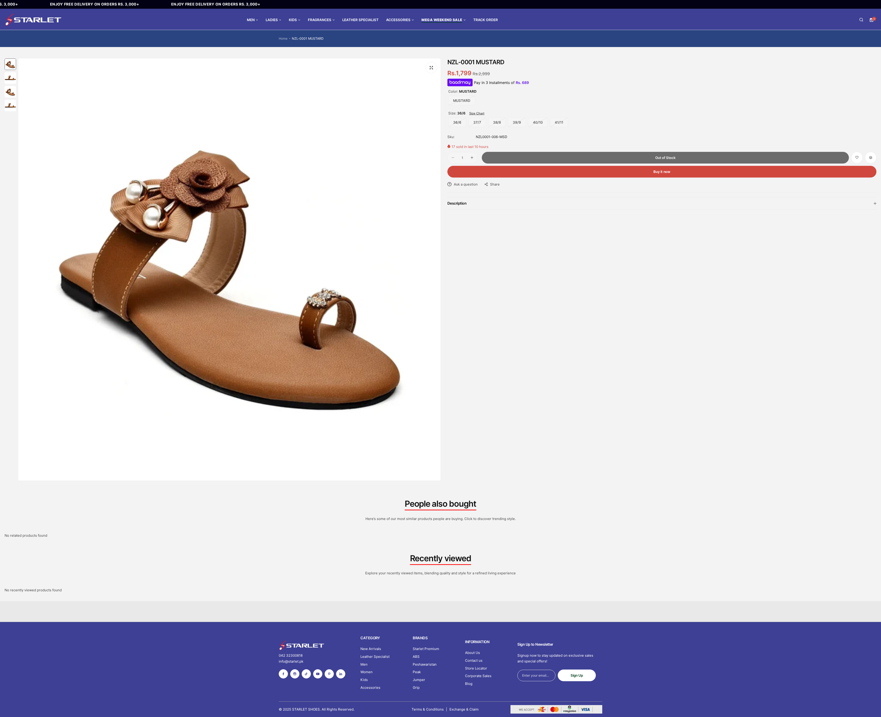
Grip (416, 687)
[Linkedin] (340, 673)
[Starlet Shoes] (33, 19)
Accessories (370, 687)
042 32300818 (291, 655)
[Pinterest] (329, 673)
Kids (364, 680)
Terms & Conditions (428, 709)
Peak (417, 672)
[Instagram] (294, 673)
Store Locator (476, 668)
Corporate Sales (478, 676)
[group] (229, 269)
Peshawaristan (425, 664)
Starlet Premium (426, 649)
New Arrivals (370, 649)
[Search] (861, 20)
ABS (416, 656)
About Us (472, 652)
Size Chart (476, 113)
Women (366, 672)
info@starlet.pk (291, 661)
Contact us (473, 660)
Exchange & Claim (464, 709)
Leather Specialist (375, 656)
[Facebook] (283, 673)
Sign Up (577, 675)
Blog (468, 683)
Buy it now (661, 172)
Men (364, 664)
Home (283, 38)
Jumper (419, 680)
